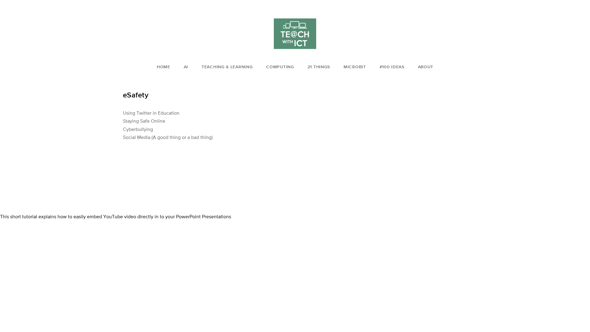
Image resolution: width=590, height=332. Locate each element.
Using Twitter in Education (151, 113)
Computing (280, 66)
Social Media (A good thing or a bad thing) (168, 137)
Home (163, 66)
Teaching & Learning (227, 66)
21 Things (319, 66)
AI (186, 66)
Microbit (355, 66)
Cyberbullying (138, 129)
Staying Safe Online (144, 121)
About (426, 66)
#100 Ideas (392, 66)
